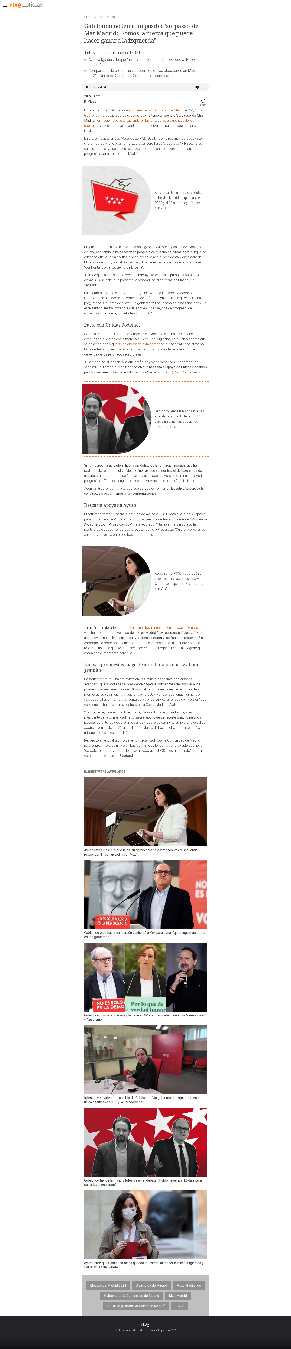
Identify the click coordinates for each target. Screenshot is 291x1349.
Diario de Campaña (114, 75)
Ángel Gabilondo (189, 1285)
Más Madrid (178, 1296)
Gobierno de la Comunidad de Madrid (131, 1296)
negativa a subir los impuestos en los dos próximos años (163, 628)
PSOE (179, 1306)
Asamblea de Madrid (151, 1285)
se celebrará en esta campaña (141, 344)
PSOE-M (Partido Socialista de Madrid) (136, 1306)
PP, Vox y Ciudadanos (185, 372)
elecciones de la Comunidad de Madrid (155, 110)
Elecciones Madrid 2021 (108, 1285)
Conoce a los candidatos (153, 75)
